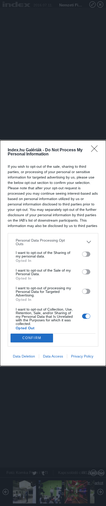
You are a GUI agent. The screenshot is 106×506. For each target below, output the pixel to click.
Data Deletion (24, 356)
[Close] (96, 150)
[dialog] (53, 253)
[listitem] (53, 242)
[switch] (86, 254)
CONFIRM (31, 338)
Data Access (53, 356)
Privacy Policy (82, 356)
